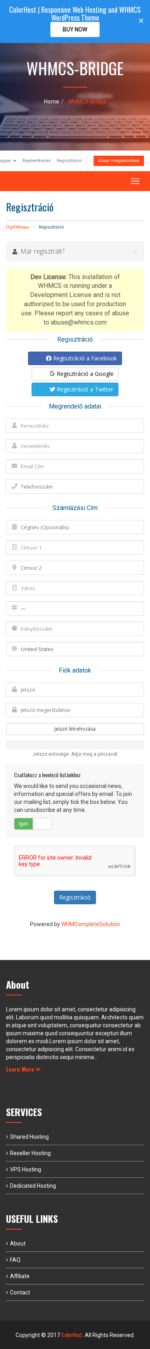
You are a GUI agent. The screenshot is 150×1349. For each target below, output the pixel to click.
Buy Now (75, 29)
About (18, 1243)
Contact (20, 1292)
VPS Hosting (25, 1169)
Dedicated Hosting (33, 1186)
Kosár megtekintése (118, 160)
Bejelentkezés (36, 160)
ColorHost (71, 1334)
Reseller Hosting (30, 1153)
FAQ (15, 1260)
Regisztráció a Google (84, 373)
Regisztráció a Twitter (84, 389)
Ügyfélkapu (17, 227)
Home (51, 101)
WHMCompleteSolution (90, 924)
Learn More (21, 1069)
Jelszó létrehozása (75, 728)
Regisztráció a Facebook (84, 358)
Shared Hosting (29, 1137)
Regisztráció (69, 160)
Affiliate (20, 1276)
